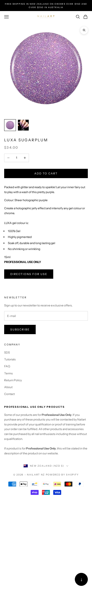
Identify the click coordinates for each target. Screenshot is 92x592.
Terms (8, 373)
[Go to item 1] (10, 125)
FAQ (7, 366)
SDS (7, 352)
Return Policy (13, 380)
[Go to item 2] (23, 125)
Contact (9, 394)
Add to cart (46, 173)
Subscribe (20, 329)
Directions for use (28, 274)
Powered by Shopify (62, 474)
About (8, 387)
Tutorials (10, 359)
